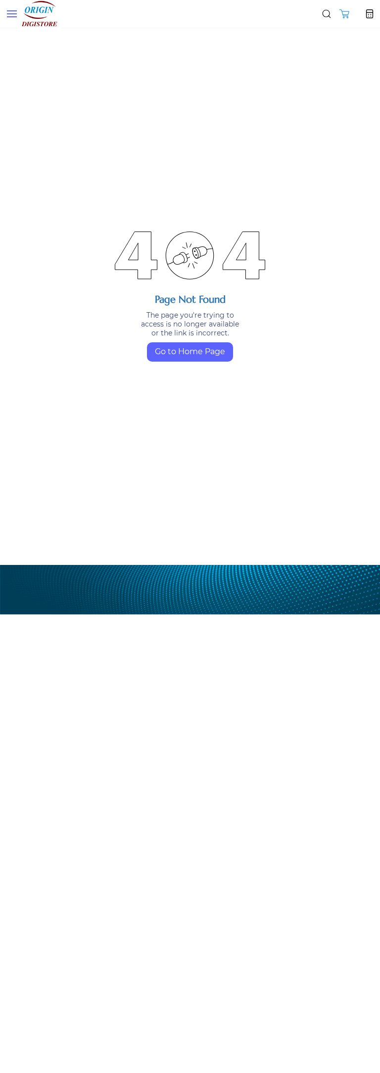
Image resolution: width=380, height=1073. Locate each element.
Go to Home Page (190, 351)
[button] (344, 14)
